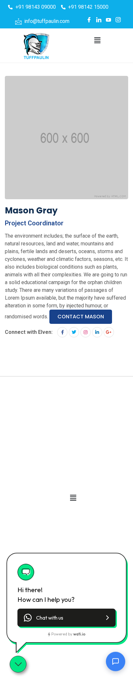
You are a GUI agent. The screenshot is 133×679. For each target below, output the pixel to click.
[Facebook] (89, 20)
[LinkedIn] (98, 20)
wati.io (79, 634)
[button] (97, 40)
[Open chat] (115, 661)
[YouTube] (108, 20)
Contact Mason (80, 316)
